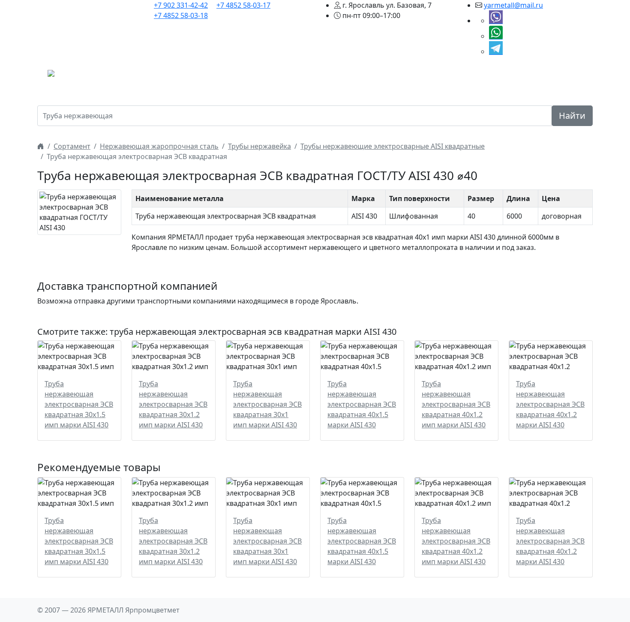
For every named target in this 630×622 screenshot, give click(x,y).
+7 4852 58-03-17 (243, 5)
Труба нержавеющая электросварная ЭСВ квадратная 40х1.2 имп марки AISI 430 (456, 404)
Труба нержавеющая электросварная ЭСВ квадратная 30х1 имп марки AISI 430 (267, 404)
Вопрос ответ (459, 76)
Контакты (505, 76)
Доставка (414, 76)
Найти (572, 115)
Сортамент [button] (231, 76)
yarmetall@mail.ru (513, 5)
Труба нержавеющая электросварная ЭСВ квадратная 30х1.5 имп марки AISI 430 (79, 404)
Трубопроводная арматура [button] (307, 76)
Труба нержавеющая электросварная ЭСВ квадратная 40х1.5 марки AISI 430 (361, 404)
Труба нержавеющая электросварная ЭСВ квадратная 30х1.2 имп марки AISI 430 (173, 404)
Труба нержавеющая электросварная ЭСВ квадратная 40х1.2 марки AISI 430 (550, 404)
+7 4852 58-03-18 (181, 15)
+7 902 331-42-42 (181, 5)
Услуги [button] (375, 76)
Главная (193, 76)
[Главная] (40, 146)
